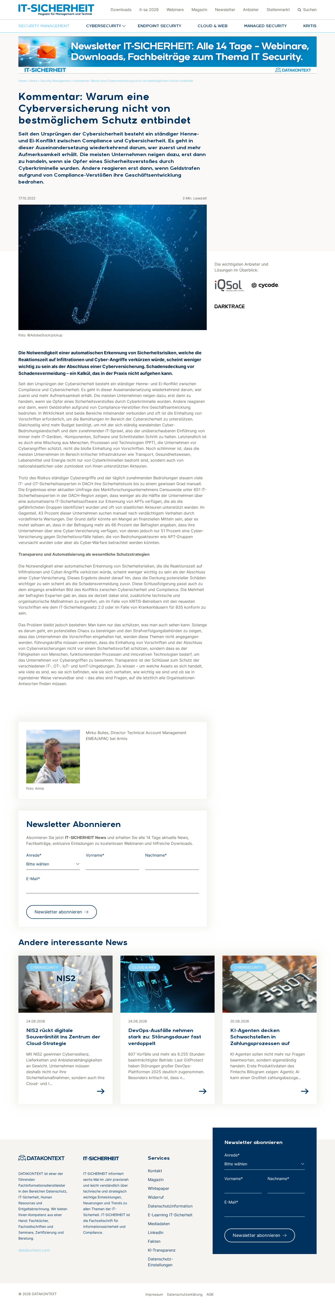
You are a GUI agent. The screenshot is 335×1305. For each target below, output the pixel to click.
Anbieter (251, 9)
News (33, 81)
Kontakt (155, 1170)
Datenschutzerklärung (185, 1294)
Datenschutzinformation (170, 1206)
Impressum (154, 1294)
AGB (209, 1294)
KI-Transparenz (162, 1250)
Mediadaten (159, 1223)
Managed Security (265, 26)
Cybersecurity (44, 967)
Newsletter (225, 9)
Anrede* (33, 855)
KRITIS (310, 26)
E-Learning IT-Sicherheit (170, 1214)
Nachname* (156, 855)
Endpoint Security (159, 26)
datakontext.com (34, 1250)
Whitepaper (158, 1188)
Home (22, 81)
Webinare (175, 9)
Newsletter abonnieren (58, 911)
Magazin (199, 9)
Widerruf (156, 1197)
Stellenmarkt (278, 9)
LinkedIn (155, 1232)
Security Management (43, 26)
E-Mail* (33, 878)
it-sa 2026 (149, 9)
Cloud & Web (213, 26)
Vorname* (95, 855)
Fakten (154, 1241)
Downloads (121, 9)
